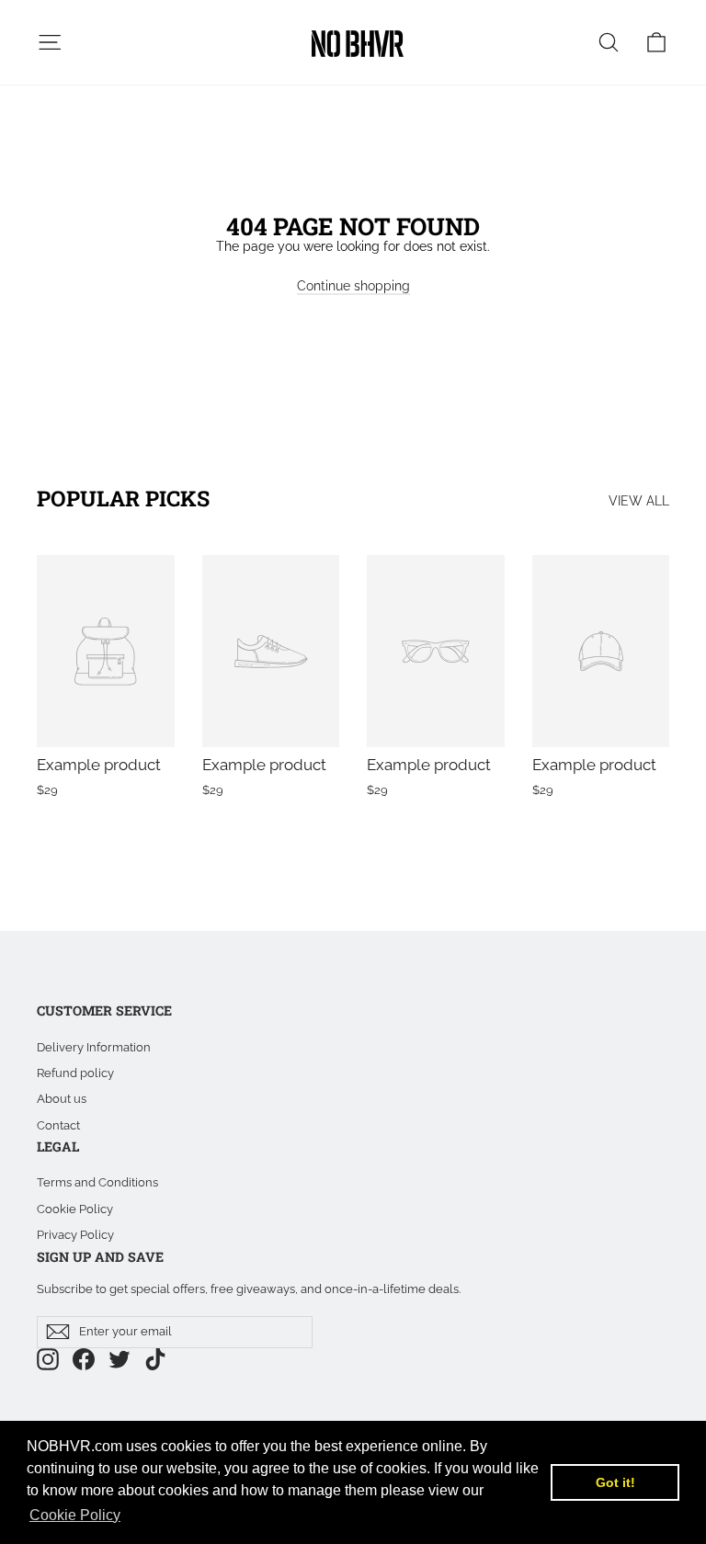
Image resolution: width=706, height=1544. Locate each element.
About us (61, 1099)
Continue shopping (353, 285)
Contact (58, 1125)
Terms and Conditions (97, 1182)
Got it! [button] (615, 1482)
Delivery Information (94, 1047)
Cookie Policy (75, 1209)
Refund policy (75, 1073)
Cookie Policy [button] (74, 1515)
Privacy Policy (75, 1235)
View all (639, 501)
